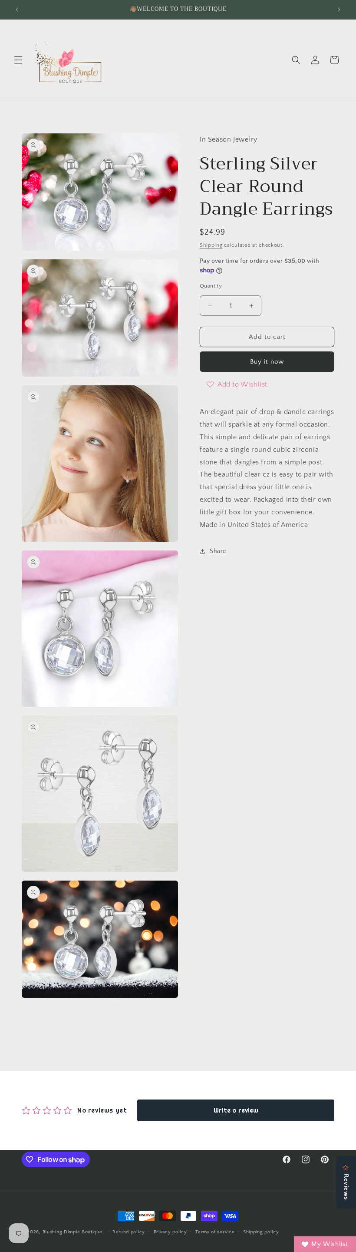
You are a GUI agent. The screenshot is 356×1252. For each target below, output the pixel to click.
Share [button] (218, 551)
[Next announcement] (339, 9)
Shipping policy (261, 1232)
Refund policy (128, 1232)
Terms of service (214, 1232)
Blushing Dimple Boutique (72, 1232)
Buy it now (267, 361)
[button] (18, 60)
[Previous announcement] (16, 9)
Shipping (211, 245)
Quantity (211, 286)
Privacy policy (170, 1232)
